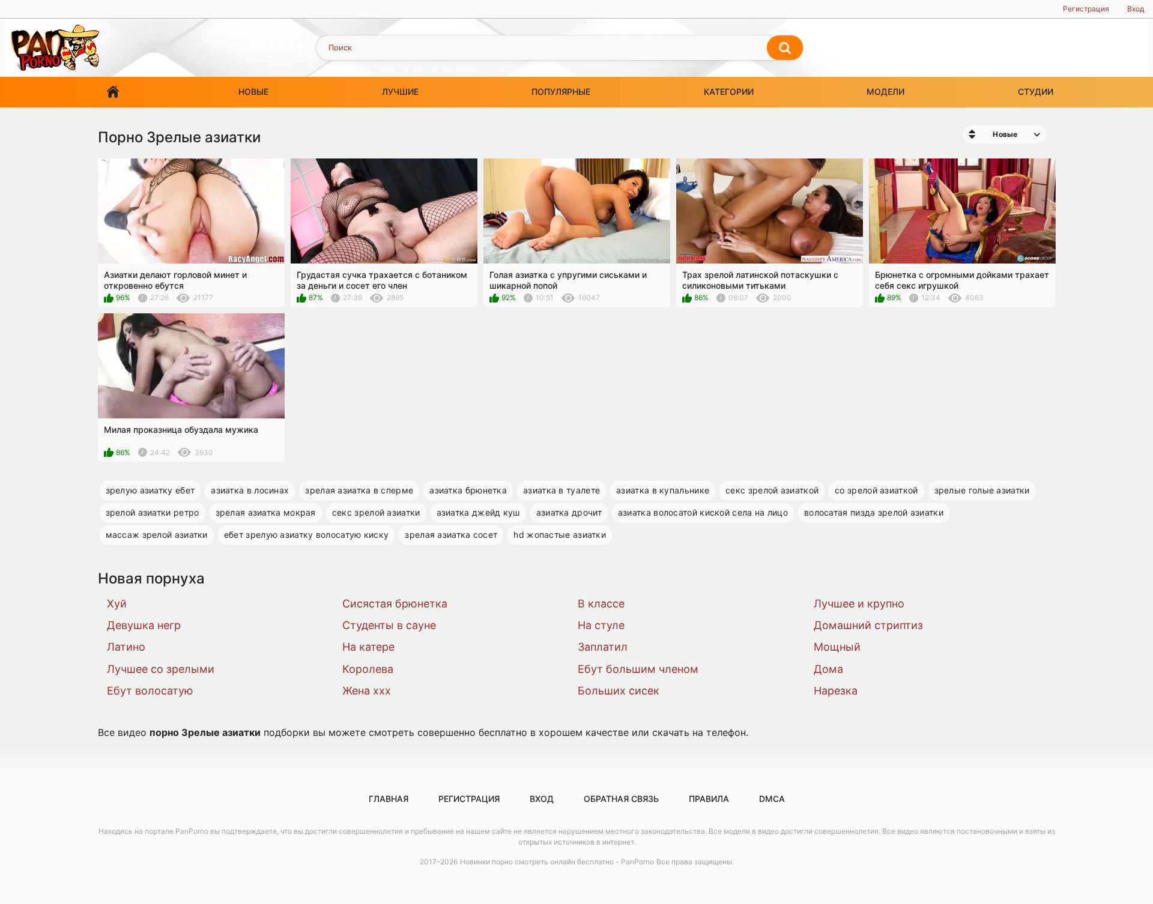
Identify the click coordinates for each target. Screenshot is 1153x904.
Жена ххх (366, 690)
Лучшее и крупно (859, 603)
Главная (113, 92)
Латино (126, 646)
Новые (253, 91)
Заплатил (603, 646)
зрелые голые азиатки (982, 490)
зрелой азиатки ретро (152, 512)
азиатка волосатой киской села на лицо (703, 512)
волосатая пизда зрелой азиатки (873, 512)
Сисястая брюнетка (394, 603)
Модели (885, 91)
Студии (1035, 91)
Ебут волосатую (150, 690)
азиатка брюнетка (468, 490)
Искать (785, 48)
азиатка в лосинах (250, 490)
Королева (367, 669)
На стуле (601, 625)
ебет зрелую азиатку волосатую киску (306, 534)
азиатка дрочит (569, 512)
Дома (828, 669)
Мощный (837, 646)
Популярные (560, 91)
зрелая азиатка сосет (451, 534)
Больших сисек (618, 690)
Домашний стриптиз (868, 625)
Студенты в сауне (389, 625)
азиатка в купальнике (662, 490)
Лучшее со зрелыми (160, 669)
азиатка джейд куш (478, 512)
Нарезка (836, 690)
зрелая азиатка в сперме (359, 490)
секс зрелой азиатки (376, 512)
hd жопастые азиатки (559, 534)
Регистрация (1086, 8)
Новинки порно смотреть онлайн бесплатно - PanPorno (557, 861)
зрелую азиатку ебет (150, 490)
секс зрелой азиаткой (772, 490)
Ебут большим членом (638, 669)
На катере (368, 646)
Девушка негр (144, 625)
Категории (729, 91)
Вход (1135, 8)
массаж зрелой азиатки (157, 534)
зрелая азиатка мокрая (266, 512)
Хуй (117, 603)
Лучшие (400, 91)
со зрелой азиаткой (876, 490)
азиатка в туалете (561, 490)
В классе (601, 603)
